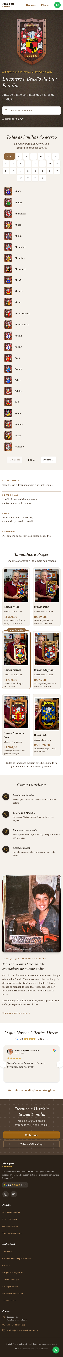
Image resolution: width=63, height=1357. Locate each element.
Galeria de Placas (10, 1226)
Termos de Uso (9, 1300)
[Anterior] (3, 1064)
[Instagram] (5, 1194)
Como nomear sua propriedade (16, 1258)
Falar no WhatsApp (31, 1144)
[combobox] (31, 110)
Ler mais (11, 1075)
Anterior (16, 459)
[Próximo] (60, 1064)
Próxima (47, 459)
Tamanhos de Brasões (12, 1233)
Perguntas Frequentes (12, 1272)
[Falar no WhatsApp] (57, 5)
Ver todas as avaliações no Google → (32, 1090)
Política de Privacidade (12, 1293)
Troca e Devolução (10, 1279)
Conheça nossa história (16, 1013)
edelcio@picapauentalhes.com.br (22, 1330)
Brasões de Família (11, 1212)
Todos (9, 156)
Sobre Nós (7, 1251)
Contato (6, 1265)
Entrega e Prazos (10, 1286)
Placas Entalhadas (10, 1219)
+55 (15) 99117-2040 (16, 1325)
